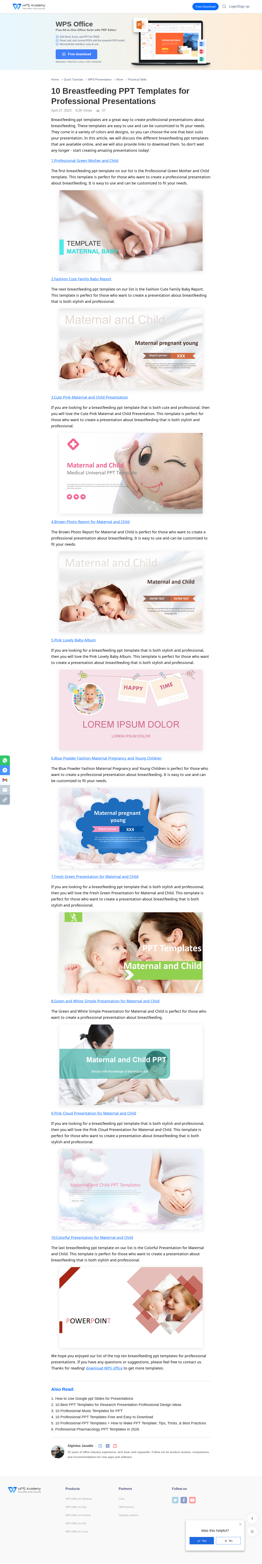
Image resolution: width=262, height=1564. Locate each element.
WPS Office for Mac (76, 1507)
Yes (204, 1540)
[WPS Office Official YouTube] (115, 1446)
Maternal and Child (119, 1113)
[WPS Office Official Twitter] (100, 1446)
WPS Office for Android (78, 1515)
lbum (91, 640)
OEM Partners (126, 1507)
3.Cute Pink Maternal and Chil (76, 397)
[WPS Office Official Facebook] (108, 1446)
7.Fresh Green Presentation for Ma (81, 876)
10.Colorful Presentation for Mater (80, 1237)
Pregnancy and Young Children (134, 758)
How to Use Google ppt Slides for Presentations (92, 1399)
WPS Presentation (100, 79)
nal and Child (121, 1237)
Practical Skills (137, 79)
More (119, 79)
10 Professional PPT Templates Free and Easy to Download (102, 1417)
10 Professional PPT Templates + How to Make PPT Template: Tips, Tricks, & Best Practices (128, 1423)
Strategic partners (128, 1515)
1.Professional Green (69, 160)
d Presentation (115, 397)
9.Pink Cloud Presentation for (77, 1113)
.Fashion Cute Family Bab (75, 278)
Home (55, 79)
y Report (104, 278)
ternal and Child (116, 521)
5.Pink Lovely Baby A (69, 640)
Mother (95, 160)
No (231, 1540)
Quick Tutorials (73, 79)
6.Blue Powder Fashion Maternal (79, 758)
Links (122, 1498)
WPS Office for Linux (77, 1531)
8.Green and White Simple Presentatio (84, 1001)
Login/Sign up (239, 6)
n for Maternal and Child (138, 1001)
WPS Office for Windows (79, 1498)
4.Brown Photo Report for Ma (76, 521)
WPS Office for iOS (76, 1523)
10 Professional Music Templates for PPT (87, 1411)
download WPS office (104, 1368)
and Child (110, 160)
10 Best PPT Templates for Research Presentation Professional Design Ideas (116, 1405)
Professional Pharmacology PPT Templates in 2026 (95, 1429)
